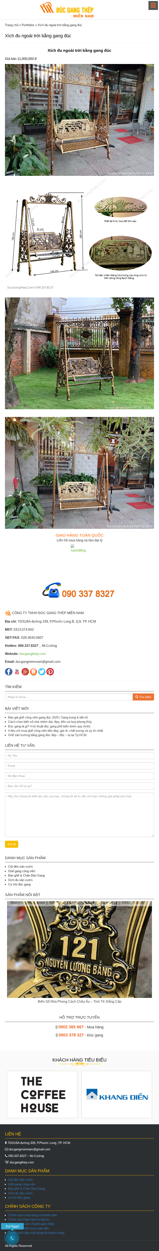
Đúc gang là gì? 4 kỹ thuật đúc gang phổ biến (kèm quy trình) (49, 726)
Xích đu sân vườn (20, 1193)
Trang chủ (11, 25)
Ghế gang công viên (21, 1184)
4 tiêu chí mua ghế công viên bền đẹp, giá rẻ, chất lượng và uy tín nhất (55, 730)
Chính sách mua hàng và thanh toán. (33, 1215)
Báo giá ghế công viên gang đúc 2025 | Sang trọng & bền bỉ (48, 717)
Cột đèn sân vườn (20, 1179)
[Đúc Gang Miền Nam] (66, 9)
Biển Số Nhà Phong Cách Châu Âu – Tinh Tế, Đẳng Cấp (79, 1001)
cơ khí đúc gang (19, 1197)
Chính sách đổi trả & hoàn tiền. (28, 1228)
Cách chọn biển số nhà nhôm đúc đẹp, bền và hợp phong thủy (50, 721)
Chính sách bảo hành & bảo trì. (29, 1219)
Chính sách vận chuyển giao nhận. (31, 1224)
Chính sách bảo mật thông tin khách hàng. (36, 1232)
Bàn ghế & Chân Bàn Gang (26, 1188)
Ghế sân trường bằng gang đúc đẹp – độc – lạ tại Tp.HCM (47, 735)
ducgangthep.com (32, 654)
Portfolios (28, 25)
